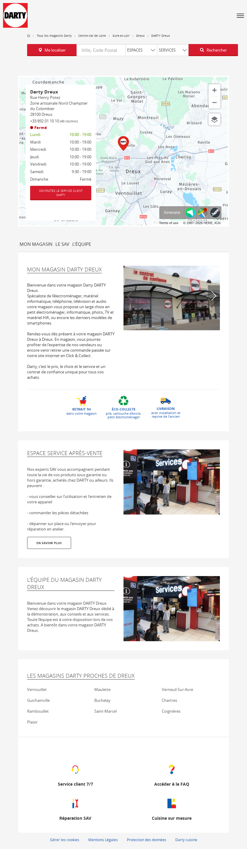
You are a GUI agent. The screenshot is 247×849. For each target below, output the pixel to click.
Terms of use (168, 223)
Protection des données (146, 839)
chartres (169, 700)
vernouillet (37, 689)
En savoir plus (49, 543)
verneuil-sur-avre (177, 689)
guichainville (38, 700)
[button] (240, 15)
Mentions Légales (103, 839)
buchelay (102, 700)
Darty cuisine (186, 839)
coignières (171, 711)
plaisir (32, 722)
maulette (102, 689)
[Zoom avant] (214, 90)
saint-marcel (105, 711)
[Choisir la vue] (214, 119)
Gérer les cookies (64, 839)
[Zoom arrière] (214, 103)
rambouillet (38, 711)
